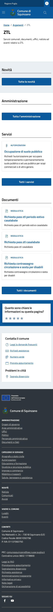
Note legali (7, 583)
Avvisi (5, 499)
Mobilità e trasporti (11, 474)
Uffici (4, 431)
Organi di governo (11, 424)
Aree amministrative (12, 428)
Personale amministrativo (15, 438)
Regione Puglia (10, 3)
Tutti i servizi (26, 182)
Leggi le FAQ (8, 561)
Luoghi (5, 513)
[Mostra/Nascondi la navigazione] (3, 12)
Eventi (5, 516)
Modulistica (16, 210)
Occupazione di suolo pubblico (23, 151)
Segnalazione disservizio (14, 568)
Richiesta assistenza (12, 572)
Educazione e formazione (14, 463)
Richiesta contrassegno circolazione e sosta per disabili (23, 265)
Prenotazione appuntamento (16, 565)
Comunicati (7, 495)
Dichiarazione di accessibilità (16, 586)
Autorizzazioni (18, 145)
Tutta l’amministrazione (26, 116)
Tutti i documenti (26, 290)
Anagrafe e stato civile (13, 456)
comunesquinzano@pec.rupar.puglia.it (26, 552)
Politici (5, 435)
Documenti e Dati (10, 442)
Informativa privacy (11, 579)
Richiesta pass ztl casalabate (22, 242)
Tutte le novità (26, 82)
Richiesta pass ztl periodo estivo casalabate (24, 219)
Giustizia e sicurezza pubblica (16, 467)
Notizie (5, 492)
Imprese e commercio (12, 470)
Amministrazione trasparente (16, 576)
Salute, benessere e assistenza (17, 477)
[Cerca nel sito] (45, 12)
